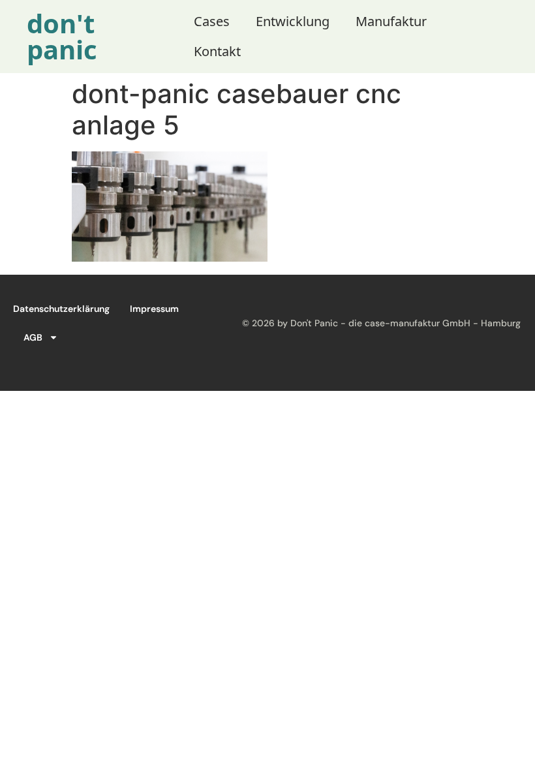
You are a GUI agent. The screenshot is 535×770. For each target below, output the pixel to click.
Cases (212, 21)
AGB (32, 337)
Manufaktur (391, 21)
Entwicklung (292, 21)
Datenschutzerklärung (61, 309)
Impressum (154, 309)
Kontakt (217, 51)
